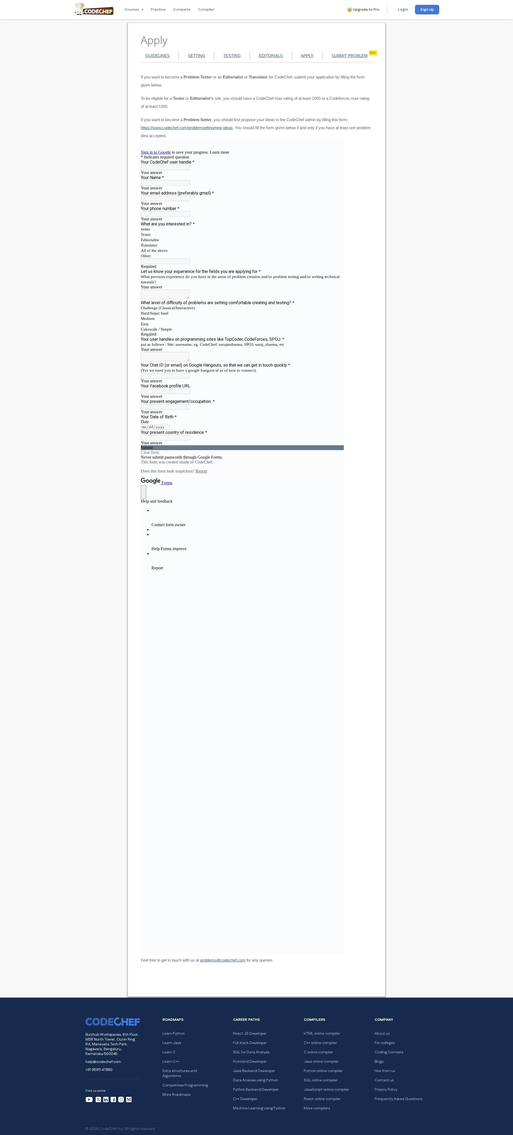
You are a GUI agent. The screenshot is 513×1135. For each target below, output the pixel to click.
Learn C (169, 1052)
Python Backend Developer (256, 1089)
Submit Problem (350, 55)
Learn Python (173, 1033)
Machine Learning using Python (259, 1108)
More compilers (317, 1108)
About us (382, 1033)
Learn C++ (170, 1061)
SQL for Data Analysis (251, 1052)
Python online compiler (323, 1071)
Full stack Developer (250, 1043)
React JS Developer (250, 1033)
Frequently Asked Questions (398, 1099)
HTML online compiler (322, 1033)
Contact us (384, 1080)
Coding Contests (389, 1052)
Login (403, 9)
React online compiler (322, 1099)
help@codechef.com (103, 1062)
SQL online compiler (321, 1080)
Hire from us (385, 1071)
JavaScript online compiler (326, 1089)
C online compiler (318, 1052)
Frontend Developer (250, 1061)
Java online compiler (321, 1061)
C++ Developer (245, 1099)
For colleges (385, 1043)
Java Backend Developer (254, 1071)
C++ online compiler (320, 1043)
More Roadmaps (176, 1094)
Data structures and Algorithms (179, 1073)
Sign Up (427, 9)
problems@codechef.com (222, 960)
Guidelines (157, 55)
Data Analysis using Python (255, 1080)
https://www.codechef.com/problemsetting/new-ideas (187, 127)
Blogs (379, 1061)
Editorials (271, 55)
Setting (196, 55)
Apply (307, 55)
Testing (232, 55)
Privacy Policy (386, 1089)
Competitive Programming (185, 1085)
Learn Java (171, 1043)
